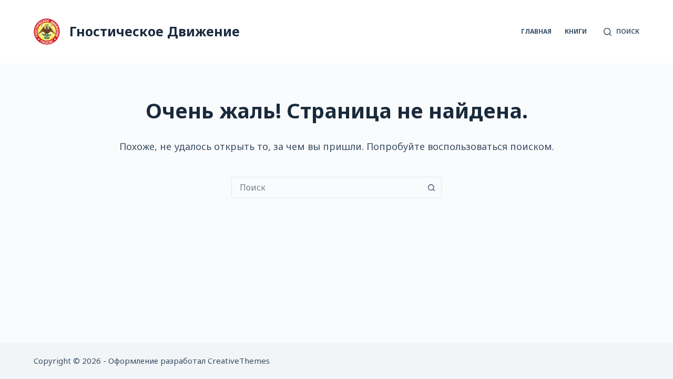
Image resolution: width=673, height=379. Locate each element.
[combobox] (326, 187)
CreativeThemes (239, 360)
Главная (536, 31)
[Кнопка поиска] (431, 187)
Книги (576, 31)
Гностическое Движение (154, 31)
